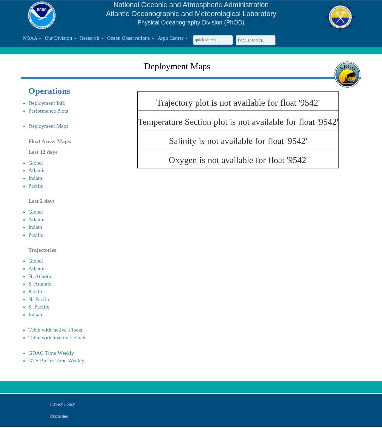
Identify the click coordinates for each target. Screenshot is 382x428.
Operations (49, 91)
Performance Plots (48, 111)
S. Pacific (38, 307)
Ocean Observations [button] (129, 38)
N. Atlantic (40, 276)
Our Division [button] (59, 38)
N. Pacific (39, 299)
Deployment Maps (48, 126)
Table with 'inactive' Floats (57, 337)
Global (35, 163)
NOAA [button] (30, 38)
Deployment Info (46, 103)
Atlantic (37, 170)
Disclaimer (59, 416)
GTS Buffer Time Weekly (56, 360)
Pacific (35, 186)
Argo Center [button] (171, 38)
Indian (35, 178)
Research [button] (90, 38)
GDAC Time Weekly (51, 353)
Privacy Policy (62, 404)
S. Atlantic (39, 284)
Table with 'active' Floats (55, 330)
